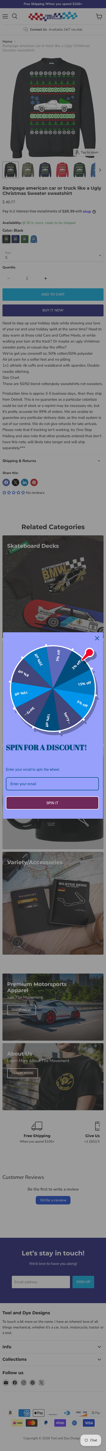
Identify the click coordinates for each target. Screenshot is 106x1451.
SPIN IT (52, 802)
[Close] (97, 638)
